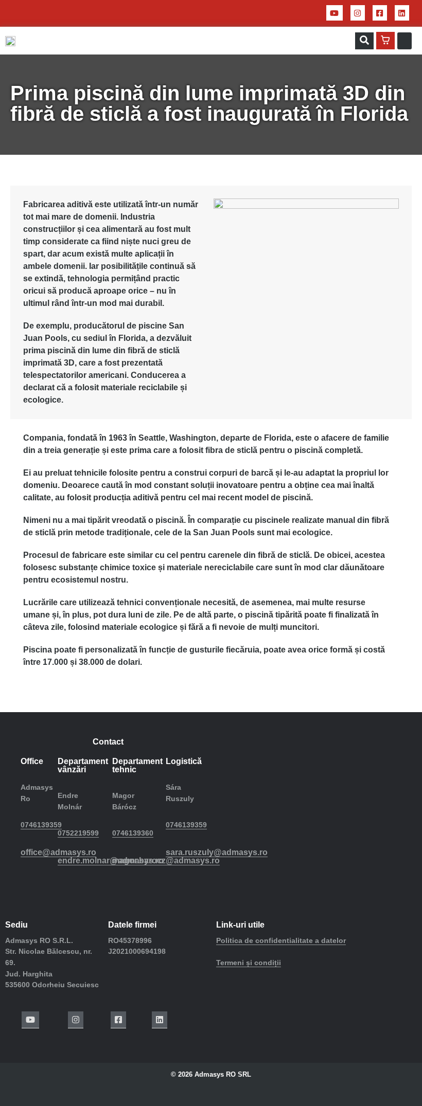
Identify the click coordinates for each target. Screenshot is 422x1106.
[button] (364, 41)
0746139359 (41, 825)
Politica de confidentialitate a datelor (281, 940)
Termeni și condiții (248, 962)
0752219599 (78, 833)
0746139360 (132, 833)
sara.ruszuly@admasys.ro (217, 852)
